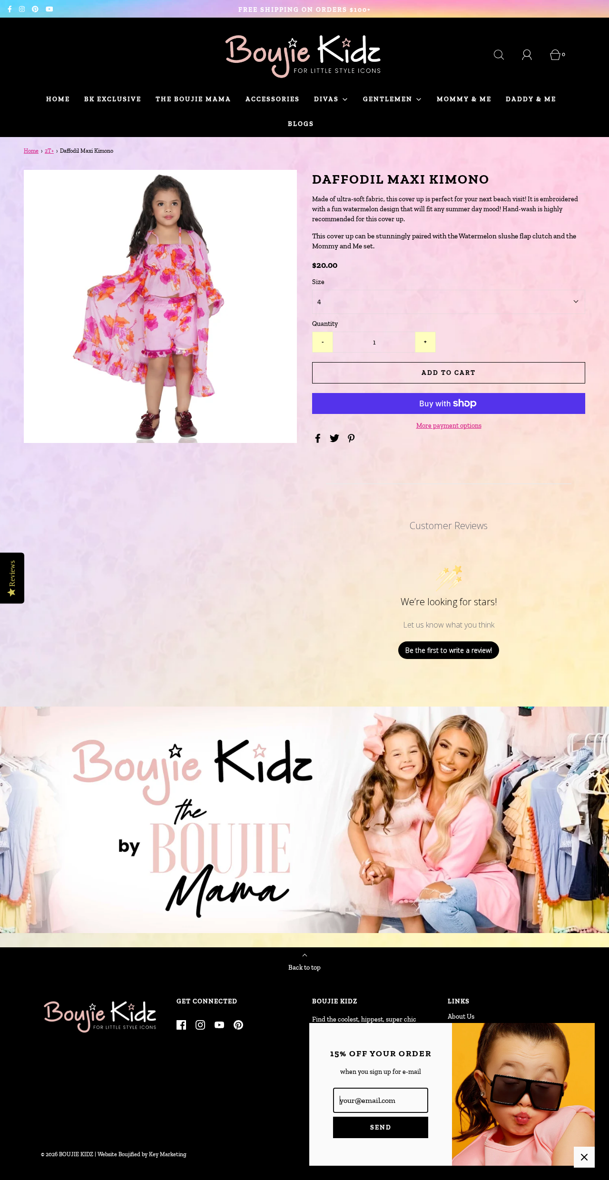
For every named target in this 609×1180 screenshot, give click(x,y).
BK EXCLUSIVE (112, 99)
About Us (461, 1017)
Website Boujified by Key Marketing (142, 1154)
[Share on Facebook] (319, 438)
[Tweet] (336, 438)
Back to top (304, 968)
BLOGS (301, 124)
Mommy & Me (464, 99)
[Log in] (532, 54)
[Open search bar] (504, 54)
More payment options (448, 426)
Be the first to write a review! (448, 650)
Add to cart (449, 373)
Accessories (273, 99)
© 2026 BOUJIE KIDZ (67, 1154)
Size (318, 282)
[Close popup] (584, 1157)
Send (381, 1127)
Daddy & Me (531, 99)
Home (58, 99)
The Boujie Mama (193, 99)
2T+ (49, 151)
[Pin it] (352, 438)
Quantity (325, 324)
